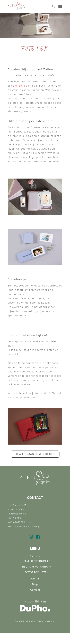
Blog (35, 584)
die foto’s (19, 85)
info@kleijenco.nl (17, 513)
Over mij (35, 578)
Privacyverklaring (46, 621)
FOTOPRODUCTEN (37, 572)
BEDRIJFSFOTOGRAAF (36, 566)
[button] (35, 454)
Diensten (35, 556)
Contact (35, 589)
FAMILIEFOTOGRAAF (36, 561)
